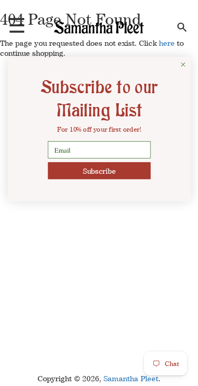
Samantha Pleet (130, 378)
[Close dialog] (182, 64)
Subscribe (99, 170)
